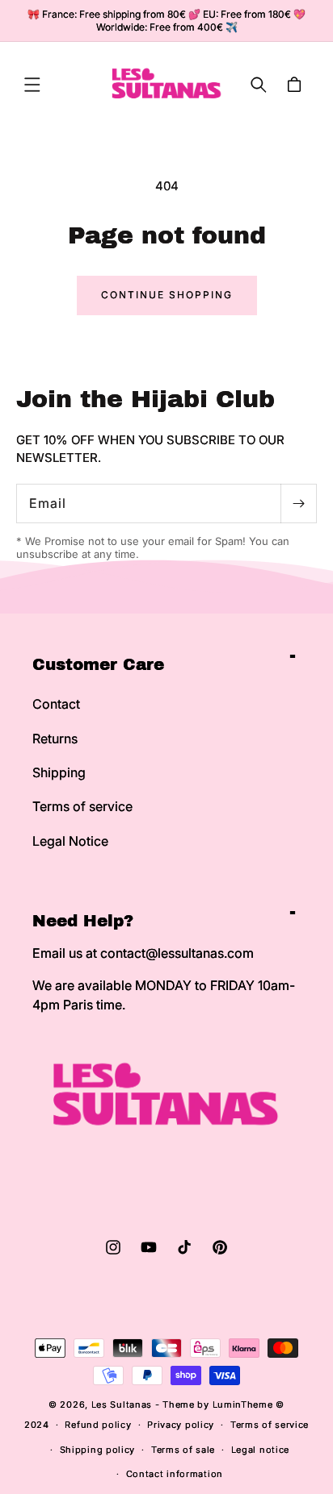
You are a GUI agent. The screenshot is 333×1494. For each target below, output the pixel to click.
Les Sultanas (121, 1404)
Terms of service (82, 806)
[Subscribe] (298, 503)
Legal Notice (70, 841)
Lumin (243, 1404)
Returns (55, 738)
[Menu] (32, 84)
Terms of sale (183, 1449)
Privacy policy (180, 1424)
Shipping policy (98, 1449)
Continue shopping (167, 295)
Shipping (59, 772)
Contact (56, 704)
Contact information (174, 1473)
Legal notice (260, 1449)
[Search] (258, 84)
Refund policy (98, 1424)
